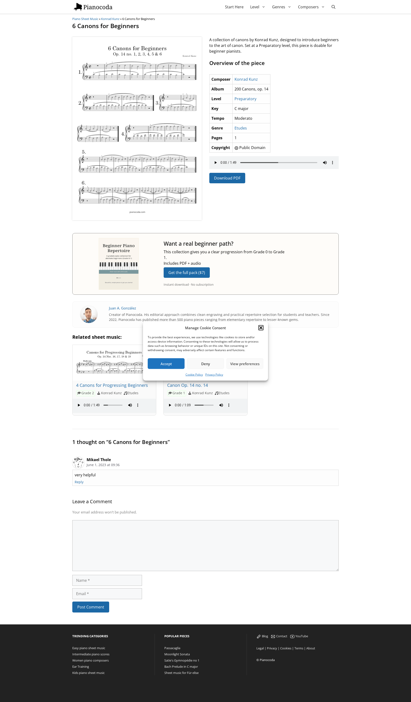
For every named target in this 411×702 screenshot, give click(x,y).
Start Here (234, 7)
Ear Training (80, 666)
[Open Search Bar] (333, 7)
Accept (166, 363)
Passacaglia (172, 648)
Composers (308, 7)
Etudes (241, 128)
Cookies (285, 648)
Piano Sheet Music (85, 19)
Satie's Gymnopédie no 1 (181, 660)
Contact (281, 636)
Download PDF (227, 178)
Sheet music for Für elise (181, 673)
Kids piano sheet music (88, 673)
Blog (264, 636)
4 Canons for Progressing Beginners (112, 385)
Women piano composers (90, 660)
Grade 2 (87, 393)
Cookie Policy (194, 375)
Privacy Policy (214, 375)
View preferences (244, 363)
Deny (205, 363)
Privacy (272, 648)
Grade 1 (178, 393)
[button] (261, 327)
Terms (298, 648)
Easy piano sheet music (88, 648)
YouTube (301, 636)
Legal (260, 648)
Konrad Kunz (110, 19)
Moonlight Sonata (177, 654)
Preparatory (245, 98)
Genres (278, 7)
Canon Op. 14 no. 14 (187, 385)
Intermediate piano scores (90, 654)
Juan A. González (122, 308)
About (310, 648)
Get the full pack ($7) (186, 272)
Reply (79, 482)
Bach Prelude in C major (181, 666)
